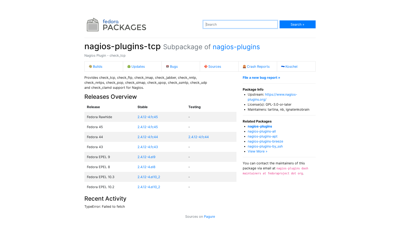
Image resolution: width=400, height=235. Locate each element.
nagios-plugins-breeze (265, 141)
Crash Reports (258, 66)
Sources (214, 66)
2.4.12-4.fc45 (148, 117)
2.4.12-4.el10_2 (149, 177)
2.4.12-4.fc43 (148, 147)
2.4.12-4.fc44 (148, 137)
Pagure (209, 216)
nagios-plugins (236, 47)
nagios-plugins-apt (263, 136)
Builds (97, 66)
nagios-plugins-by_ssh (265, 146)
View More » (258, 151)
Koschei (291, 66)
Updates (138, 66)
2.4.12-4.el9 (146, 157)
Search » (297, 24)
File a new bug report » (261, 77)
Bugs (174, 66)
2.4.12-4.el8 (146, 167)
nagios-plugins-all (262, 131)
